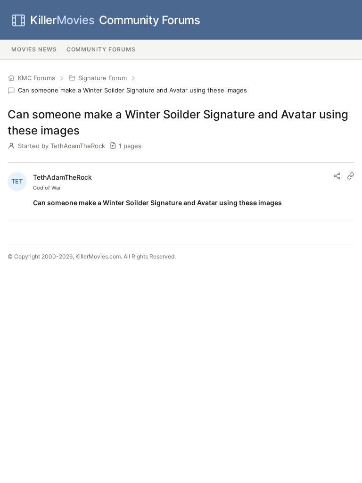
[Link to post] (350, 176)
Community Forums (115, 20)
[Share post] (337, 176)
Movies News (34, 49)
